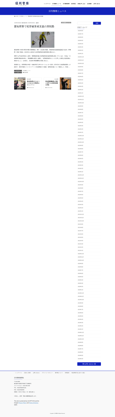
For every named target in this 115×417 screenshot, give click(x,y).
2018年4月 (80, 358)
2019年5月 (80, 316)
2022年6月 (80, 194)
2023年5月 (80, 158)
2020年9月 (80, 263)
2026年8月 (80, 30)
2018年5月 (80, 355)
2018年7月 (80, 349)
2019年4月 (80, 319)
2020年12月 (81, 253)
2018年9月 (80, 342)
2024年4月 (80, 122)
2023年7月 (80, 152)
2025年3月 (80, 86)
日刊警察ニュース (66, 22)
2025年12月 (81, 57)
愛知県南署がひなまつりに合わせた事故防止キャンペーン (33, 83)
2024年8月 (80, 109)
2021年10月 (81, 221)
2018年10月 (81, 339)
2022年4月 (80, 201)
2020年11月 (81, 257)
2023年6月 (80, 155)
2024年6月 (80, 116)
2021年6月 (80, 234)
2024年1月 (80, 132)
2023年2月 (80, 168)
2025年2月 (80, 89)
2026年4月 (80, 43)
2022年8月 (80, 188)
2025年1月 (80, 93)
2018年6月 (80, 352)
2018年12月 (81, 332)
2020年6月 (80, 273)
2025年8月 (80, 70)
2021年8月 (80, 227)
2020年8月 (80, 267)
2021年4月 (80, 240)
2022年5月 (80, 198)
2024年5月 (80, 119)
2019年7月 (80, 309)
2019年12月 (81, 293)
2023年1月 (80, 171)
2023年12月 (81, 135)
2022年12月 (81, 175)
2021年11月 (81, 217)
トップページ (18, 372)
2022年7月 (80, 191)
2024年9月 (80, 106)
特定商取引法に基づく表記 (78, 372)
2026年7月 (80, 34)
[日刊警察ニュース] (19, 81)
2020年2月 (80, 286)
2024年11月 (81, 99)
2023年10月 (81, 142)
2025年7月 (80, 73)
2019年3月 (80, 322)
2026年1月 (80, 53)
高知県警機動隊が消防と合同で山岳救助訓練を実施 (51, 83)
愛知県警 (26, 72)
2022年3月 (80, 204)
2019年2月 (80, 326)
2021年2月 (80, 247)
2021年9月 (80, 224)
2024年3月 (80, 125)
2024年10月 (81, 102)
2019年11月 (81, 296)
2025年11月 (81, 60)
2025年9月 (80, 66)
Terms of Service (33, 403)
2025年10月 (81, 63)
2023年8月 (80, 148)
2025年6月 (80, 76)
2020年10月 (81, 260)
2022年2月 (80, 207)
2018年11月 (81, 335)
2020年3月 (80, 283)
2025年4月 (80, 83)
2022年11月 (81, 178)
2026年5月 (80, 40)
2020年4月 (80, 280)
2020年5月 (80, 276)
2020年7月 (80, 270)
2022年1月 (80, 211)
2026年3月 (80, 47)
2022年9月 (80, 184)
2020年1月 (80, 289)
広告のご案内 (27, 372)
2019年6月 (80, 312)
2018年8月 (80, 345)
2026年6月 (80, 37)
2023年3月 (80, 165)
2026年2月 (80, 50)
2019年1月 (80, 329)
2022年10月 (81, 181)
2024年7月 (80, 112)
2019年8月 (80, 306)
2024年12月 (81, 96)
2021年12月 (81, 214)
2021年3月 (80, 244)
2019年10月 (81, 299)
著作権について (59, 372)
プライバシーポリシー (47, 372)
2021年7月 (80, 230)
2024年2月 (80, 129)
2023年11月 (81, 139)
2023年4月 (80, 162)
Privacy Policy (22, 403)
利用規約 (67, 372)
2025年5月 (80, 79)
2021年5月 (80, 237)
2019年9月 (80, 303)
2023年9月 (80, 145)
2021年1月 (80, 250)
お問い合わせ (36, 372)
